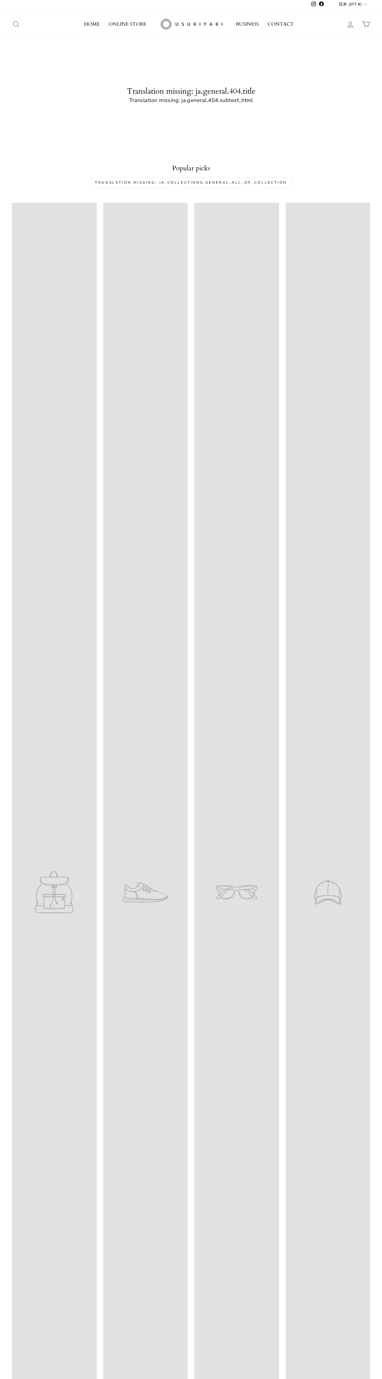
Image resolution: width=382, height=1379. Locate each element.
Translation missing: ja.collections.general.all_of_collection (191, 182)
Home (92, 24)
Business (247, 24)
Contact (281, 24)
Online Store (127, 24)
